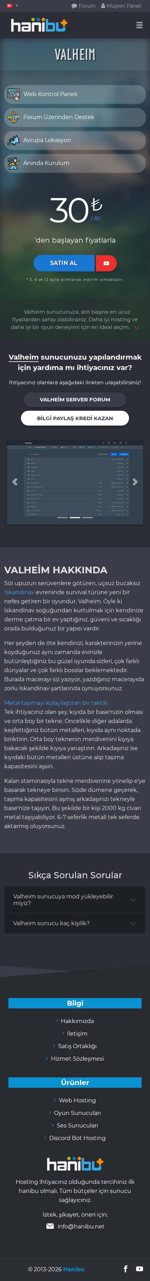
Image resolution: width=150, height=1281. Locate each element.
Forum (84, 6)
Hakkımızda (75, 1021)
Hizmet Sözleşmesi (75, 1058)
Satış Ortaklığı (75, 1046)
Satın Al (64, 263)
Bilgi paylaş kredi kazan (75, 418)
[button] (12, 6)
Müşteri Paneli (121, 6)
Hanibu (73, 1269)
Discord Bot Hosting (75, 1138)
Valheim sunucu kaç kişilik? (51, 923)
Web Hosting (75, 1100)
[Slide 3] (87, 518)
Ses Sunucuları (75, 1125)
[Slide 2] (75, 518)
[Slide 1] (62, 518)
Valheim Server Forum (75, 399)
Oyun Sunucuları (75, 1113)
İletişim (75, 1033)
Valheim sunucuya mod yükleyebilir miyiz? (63, 899)
